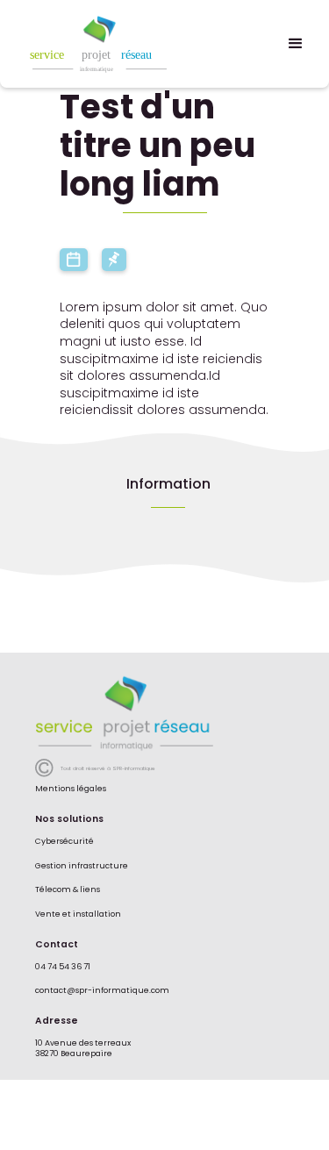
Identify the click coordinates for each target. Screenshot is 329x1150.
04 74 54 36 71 (63, 967)
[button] (295, 44)
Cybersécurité (64, 841)
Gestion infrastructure (81, 866)
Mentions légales (70, 789)
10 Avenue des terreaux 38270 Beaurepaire (83, 1049)
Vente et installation (78, 914)
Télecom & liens (67, 890)
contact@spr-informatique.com (102, 991)
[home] (124, 44)
